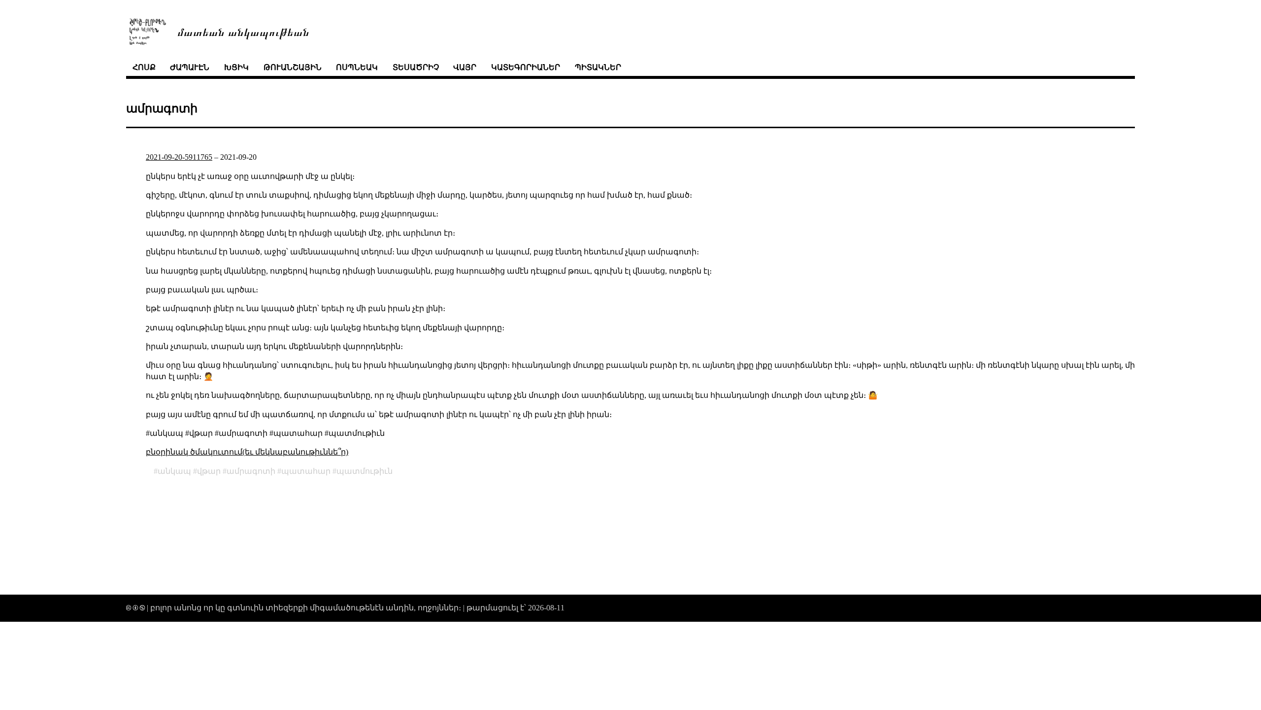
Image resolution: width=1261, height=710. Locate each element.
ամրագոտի (251, 471)
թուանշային (293, 67)
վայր (464, 67)
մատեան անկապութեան (243, 31)
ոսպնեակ (357, 67)
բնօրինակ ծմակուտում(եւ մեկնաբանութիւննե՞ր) (247, 452)
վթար (209, 471)
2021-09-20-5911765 (179, 157)
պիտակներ (598, 67)
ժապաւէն (189, 67)
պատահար (306, 471)
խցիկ (236, 67)
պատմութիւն (364, 471)
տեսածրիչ (416, 67)
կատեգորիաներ (525, 67)
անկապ (174, 471)
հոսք (144, 67)
